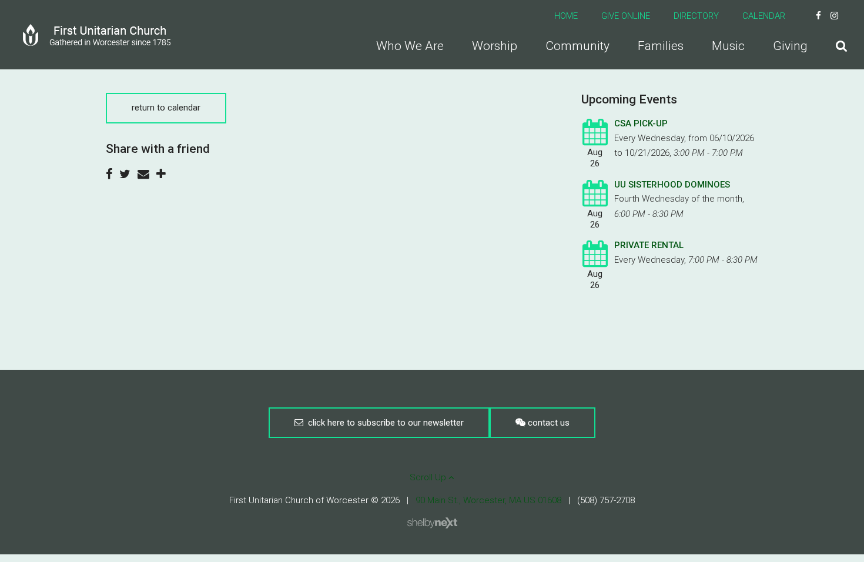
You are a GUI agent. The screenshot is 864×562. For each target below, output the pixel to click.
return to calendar (166, 107)
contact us (547, 422)
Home (566, 16)
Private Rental (649, 245)
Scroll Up (429, 477)
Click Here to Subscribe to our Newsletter (383, 422)
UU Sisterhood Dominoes (672, 184)
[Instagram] (834, 16)
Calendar (763, 16)
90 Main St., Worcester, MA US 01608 (488, 500)
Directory (696, 16)
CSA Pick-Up (641, 123)
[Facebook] (818, 16)
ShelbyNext (432, 523)
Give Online (625, 16)
